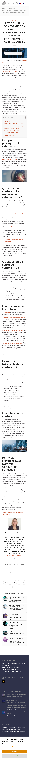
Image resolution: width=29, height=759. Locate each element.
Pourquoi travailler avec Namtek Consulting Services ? (12, 134)
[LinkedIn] (14, 558)
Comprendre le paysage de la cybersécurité (11, 120)
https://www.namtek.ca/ (14, 671)
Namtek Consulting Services (10, 71)
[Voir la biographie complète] (24, 555)
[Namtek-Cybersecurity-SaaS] (14, 53)
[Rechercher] (16, 3)
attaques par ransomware (9, 159)
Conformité (9, 570)
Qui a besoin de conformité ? (11, 132)
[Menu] (26, 3)
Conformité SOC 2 (18, 570)
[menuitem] (16, 3)
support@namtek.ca (13, 669)
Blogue (14, 20)
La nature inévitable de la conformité (13, 130)
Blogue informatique (8, 8)
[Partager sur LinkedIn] (14, 582)
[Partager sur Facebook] (5, 582)
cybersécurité (6, 572)
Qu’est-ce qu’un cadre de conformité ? (13, 126)
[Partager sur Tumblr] (19, 582)
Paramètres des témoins (14, 756)
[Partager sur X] (10, 582)
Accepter (14, 751)
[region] (14, 748)
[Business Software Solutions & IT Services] (12, 3)
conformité (7, 312)
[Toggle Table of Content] (23, 117)
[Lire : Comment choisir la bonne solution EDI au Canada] (3, 712)
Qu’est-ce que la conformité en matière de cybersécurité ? (14, 124)
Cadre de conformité (18, 568)
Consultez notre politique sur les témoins (13, 747)
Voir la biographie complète (13, 555)
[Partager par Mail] (14, 587)
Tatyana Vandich (20, 564)
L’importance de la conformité (11, 128)
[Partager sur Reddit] (24, 582)
